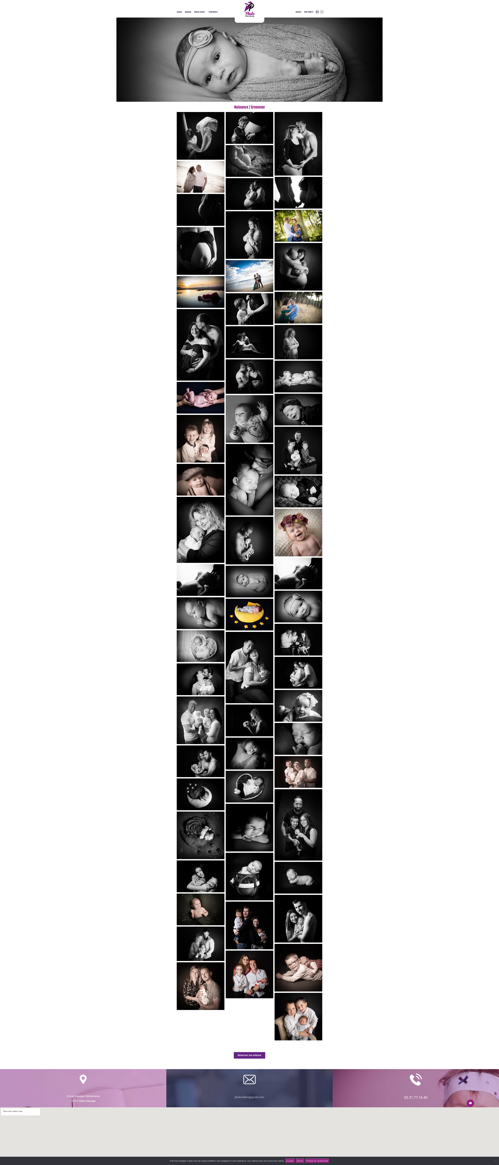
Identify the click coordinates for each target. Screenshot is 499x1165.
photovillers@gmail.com (249, 1097)
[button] (470, 1103)
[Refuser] (495, 1161)
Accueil (179, 12)
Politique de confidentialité (317, 1161)
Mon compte (308, 12)
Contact (298, 12)
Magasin (188, 12)
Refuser (300, 1161)
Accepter (290, 1161)
